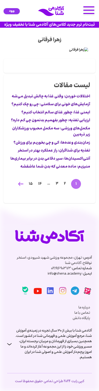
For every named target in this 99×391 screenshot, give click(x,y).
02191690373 (61, 268)
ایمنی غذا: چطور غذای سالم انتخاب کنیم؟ (55, 113)
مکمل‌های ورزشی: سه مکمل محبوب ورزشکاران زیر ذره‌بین (51, 132)
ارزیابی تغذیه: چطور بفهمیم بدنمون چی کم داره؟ (50, 120)
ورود (11, 11)
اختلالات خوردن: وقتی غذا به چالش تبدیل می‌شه (51, 97)
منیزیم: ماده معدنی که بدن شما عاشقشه (55, 167)
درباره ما (84, 307)
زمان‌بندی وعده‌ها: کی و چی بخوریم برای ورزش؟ (51, 143)
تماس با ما (82, 313)
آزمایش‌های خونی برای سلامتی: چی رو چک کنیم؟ (50, 104)
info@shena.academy (64, 274)
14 (40, 184)
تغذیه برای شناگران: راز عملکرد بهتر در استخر (54, 151)
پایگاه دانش (81, 318)
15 (31, 184)
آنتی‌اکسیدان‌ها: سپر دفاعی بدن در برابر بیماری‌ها (50, 159)
